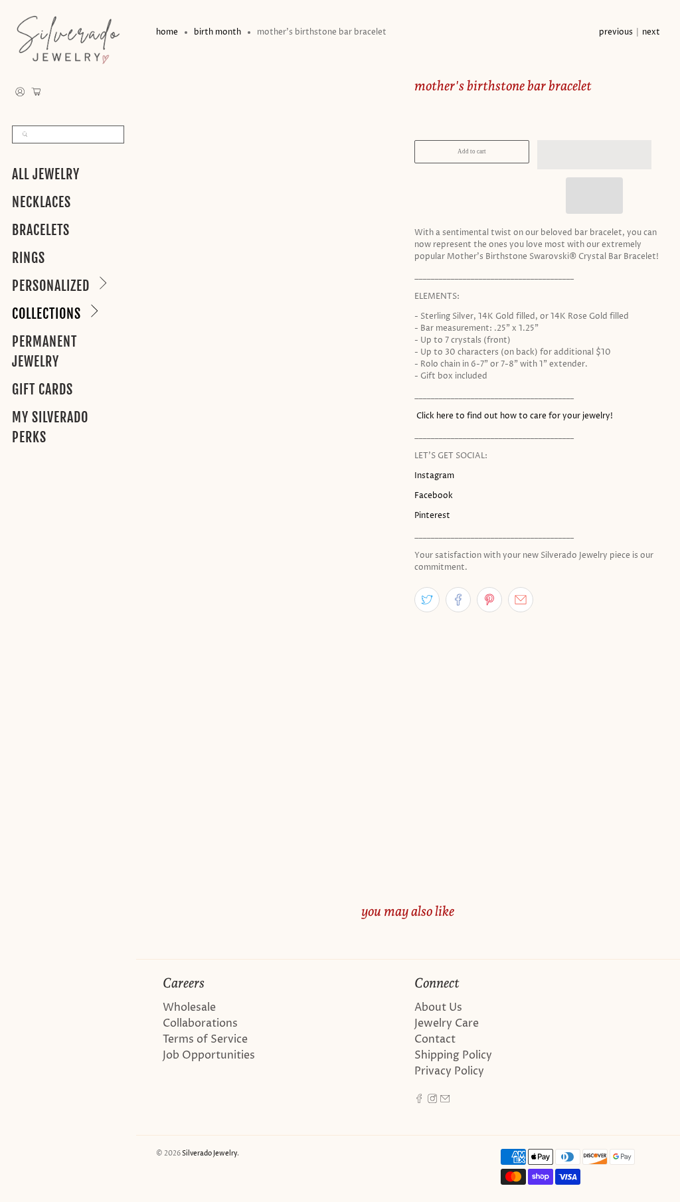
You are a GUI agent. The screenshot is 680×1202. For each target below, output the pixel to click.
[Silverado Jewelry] (68, 39)
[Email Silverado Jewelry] (445, 1100)
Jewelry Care (446, 1023)
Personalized (51, 286)
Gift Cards (42, 389)
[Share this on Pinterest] (489, 599)
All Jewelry (46, 174)
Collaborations (200, 1023)
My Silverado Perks (50, 427)
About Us (438, 1007)
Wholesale (189, 1007)
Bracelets (41, 230)
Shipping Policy (453, 1055)
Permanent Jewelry (44, 351)
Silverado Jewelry (209, 1153)
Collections (46, 313)
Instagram (434, 475)
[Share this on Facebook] (458, 599)
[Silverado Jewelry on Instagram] (432, 1100)
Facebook (433, 495)
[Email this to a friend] (520, 599)
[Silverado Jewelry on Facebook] (419, 1100)
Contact (435, 1039)
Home (167, 33)
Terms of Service (205, 1039)
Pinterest (432, 515)
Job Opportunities (209, 1055)
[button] (594, 154)
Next (651, 32)
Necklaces (41, 202)
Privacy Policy (449, 1071)
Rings (28, 258)
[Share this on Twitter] (427, 599)
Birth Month (217, 33)
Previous (616, 32)
